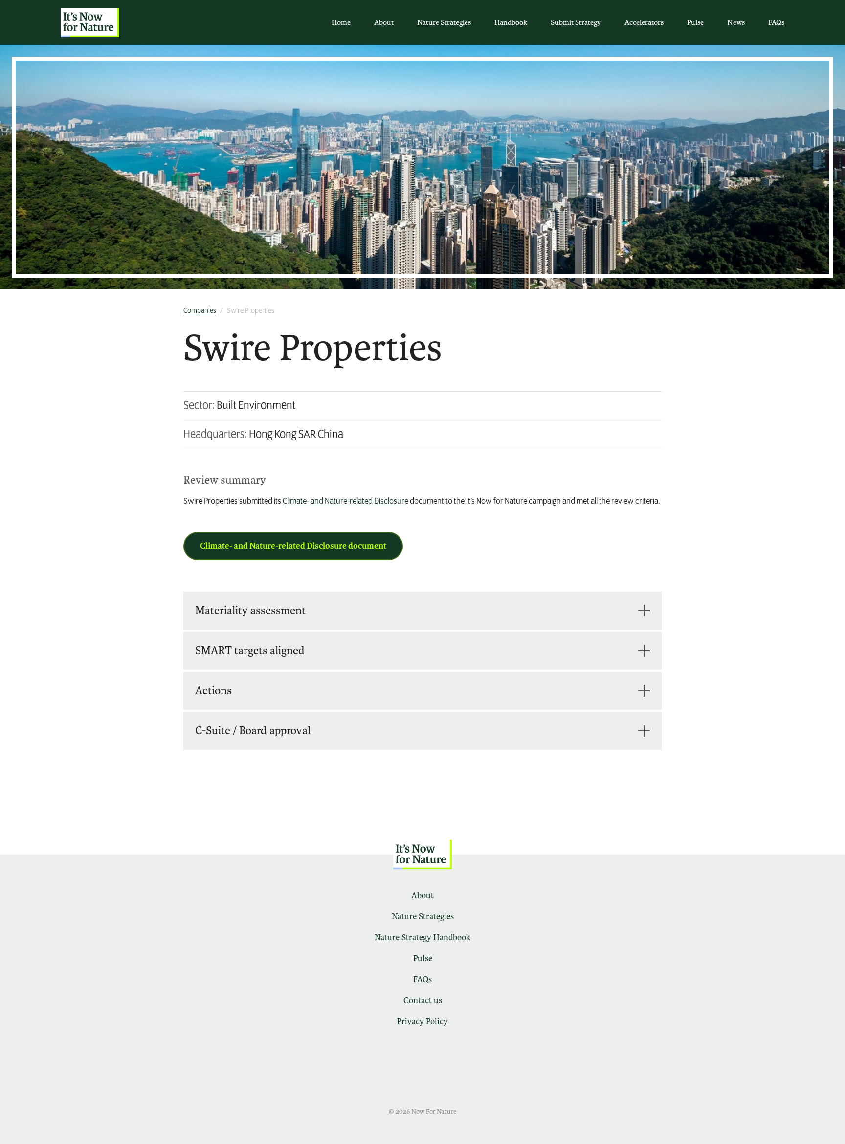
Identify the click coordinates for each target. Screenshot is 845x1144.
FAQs (776, 22)
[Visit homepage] (90, 22)
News (736, 22)
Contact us (422, 1000)
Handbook (510, 22)
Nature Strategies (444, 22)
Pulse (695, 22)
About (384, 22)
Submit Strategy (576, 22)
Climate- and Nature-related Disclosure (346, 501)
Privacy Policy (422, 1021)
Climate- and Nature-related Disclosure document (293, 546)
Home (341, 22)
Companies (199, 311)
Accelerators (644, 22)
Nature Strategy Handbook (422, 937)
